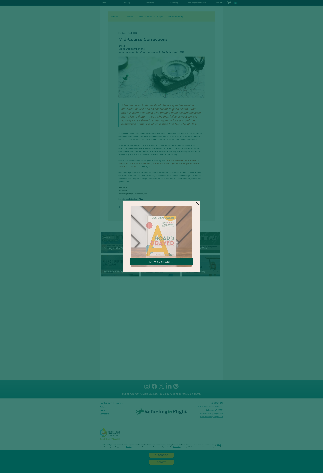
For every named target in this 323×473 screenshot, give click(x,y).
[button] (197, 203)
